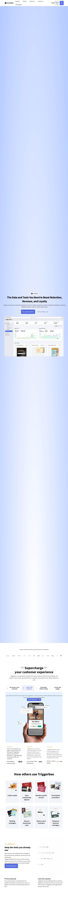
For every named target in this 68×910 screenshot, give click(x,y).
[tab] (13, 688)
